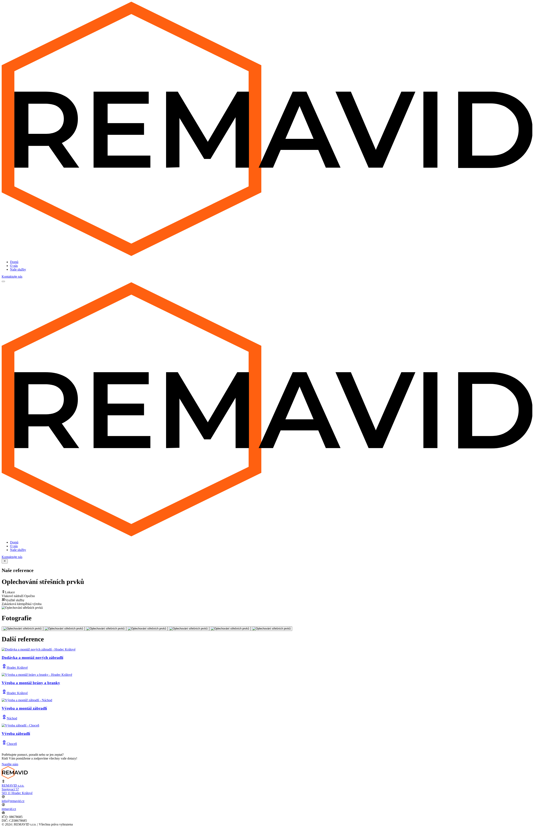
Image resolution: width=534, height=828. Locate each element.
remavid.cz (9, 809)
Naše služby (18, 269)
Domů (14, 262)
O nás (14, 265)
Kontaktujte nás (12, 276)
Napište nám (10, 764)
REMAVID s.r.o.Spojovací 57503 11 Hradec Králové (17, 789)
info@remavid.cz (13, 801)
